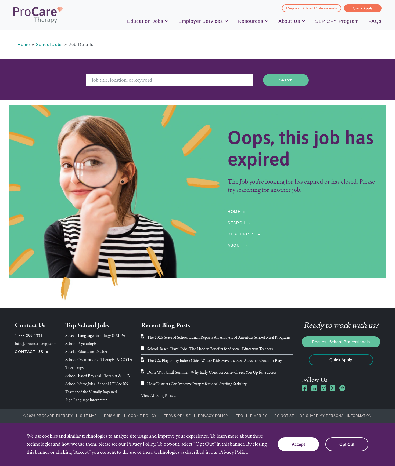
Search (237, 223)
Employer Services (200, 21)
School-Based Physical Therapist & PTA (97, 375)
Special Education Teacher (86, 351)
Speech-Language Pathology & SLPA (95, 335)
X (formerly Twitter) (333, 389)
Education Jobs (145, 21)
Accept (298, 444)
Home (23, 44)
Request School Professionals (311, 8)
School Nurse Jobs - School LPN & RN (96, 384)
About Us (289, 21)
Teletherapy (74, 367)
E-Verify (258, 416)
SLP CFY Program (337, 21)
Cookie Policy (142, 416)
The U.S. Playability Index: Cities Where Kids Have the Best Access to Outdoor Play (214, 360)
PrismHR (112, 416)
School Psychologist (81, 343)
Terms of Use (177, 416)
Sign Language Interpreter (86, 400)
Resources (250, 21)
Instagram (323, 388)
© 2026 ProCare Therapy (48, 416)
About (235, 245)
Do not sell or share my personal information (323, 416)
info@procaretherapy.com (36, 343)
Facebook (305, 388)
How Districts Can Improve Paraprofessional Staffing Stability (197, 384)
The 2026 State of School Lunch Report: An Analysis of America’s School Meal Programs (218, 337)
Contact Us (29, 351)
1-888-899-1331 (28, 335)
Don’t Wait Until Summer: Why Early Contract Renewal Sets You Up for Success (211, 372)
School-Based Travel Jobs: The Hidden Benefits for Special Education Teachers (210, 349)
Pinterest (342, 388)
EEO (239, 416)
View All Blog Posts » (159, 395)
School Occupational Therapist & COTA (98, 359)
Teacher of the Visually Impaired (91, 392)
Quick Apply (363, 8)
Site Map (88, 416)
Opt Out (346, 444)
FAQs (375, 21)
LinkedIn (314, 388)
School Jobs (49, 44)
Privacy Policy (213, 416)
